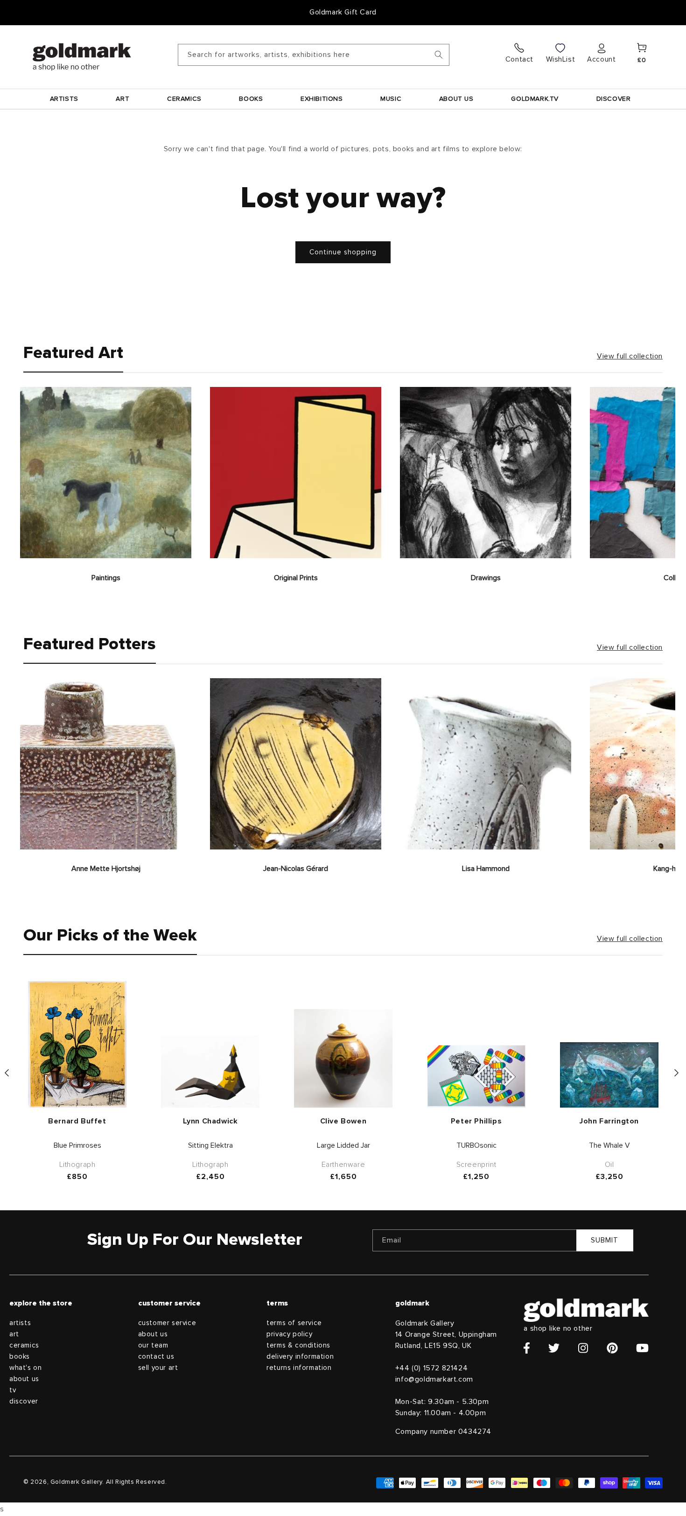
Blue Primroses (77, 1145)
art (14, 1334)
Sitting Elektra (210, 1145)
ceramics (24, 1345)
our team (153, 1345)
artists (20, 1322)
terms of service (294, 1322)
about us (24, 1379)
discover (23, 1401)
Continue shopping (343, 252)
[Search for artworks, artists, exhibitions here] (438, 54)
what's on (25, 1367)
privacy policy (289, 1334)
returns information (298, 1367)
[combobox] (313, 54)
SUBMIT (604, 1240)
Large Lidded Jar (343, 1145)
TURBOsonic (476, 1145)
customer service (167, 1322)
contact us (156, 1356)
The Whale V (609, 1145)
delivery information (300, 1356)
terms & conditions (298, 1345)
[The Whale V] (609, 1075)
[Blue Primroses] (77, 1044)
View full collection (630, 356)
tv (12, 1390)
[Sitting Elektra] (210, 1072)
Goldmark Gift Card (343, 12)
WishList (560, 59)
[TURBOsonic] (476, 1076)
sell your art (158, 1367)
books (19, 1356)
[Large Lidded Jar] (343, 1058)
